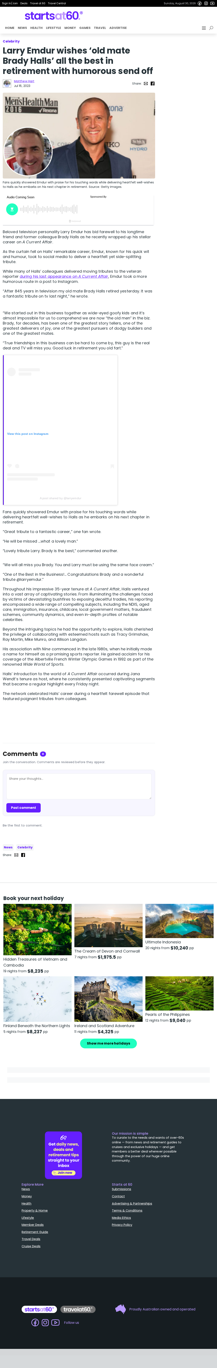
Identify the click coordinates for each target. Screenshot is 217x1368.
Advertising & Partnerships (132, 1203)
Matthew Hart (24, 81)
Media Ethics (121, 1218)
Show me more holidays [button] (108, 1043)
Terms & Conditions (127, 1210)
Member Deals (33, 1225)
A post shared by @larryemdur (60, 498)
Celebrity (25, 847)
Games (84, 28)
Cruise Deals (31, 1246)
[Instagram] (206, 3)
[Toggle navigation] (204, 28)
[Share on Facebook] (152, 83)
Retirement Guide (35, 1232)
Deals (24, 3)
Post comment (23, 807)
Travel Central (57, 3)
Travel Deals (31, 1239)
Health (36, 28)
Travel (100, 28)
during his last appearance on (64, 276)
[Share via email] (145, 83)
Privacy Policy (122, 1225)
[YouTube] (212, 3)
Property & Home (35, 1210)
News (22, 28)
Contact (118, 1196)
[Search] (212, 28)
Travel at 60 (37, 3)
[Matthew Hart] (7, 83)
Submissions (121, 1189)
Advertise (118, 28)
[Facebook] (199, 3)
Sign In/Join (10, 3)
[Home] (54, 15)
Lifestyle (53, 28)
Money (70, 28)
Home (9, 28)
